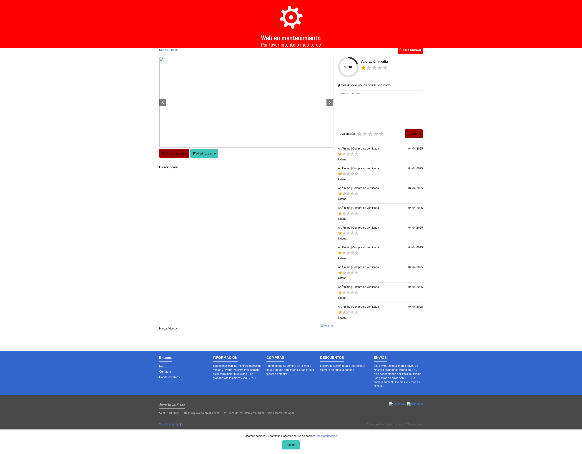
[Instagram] (415, 404)
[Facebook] (397, 404)
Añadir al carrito (206, 153)
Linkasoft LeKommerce (410, 424)
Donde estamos (169, 377)
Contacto (165, 371)
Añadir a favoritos (175, 153)
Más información (327, 436)
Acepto (291, 445)
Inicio (162, 366)
